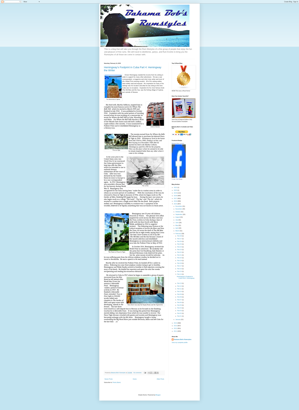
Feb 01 (179, 316)
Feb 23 (179, 249)
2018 (175, 195)
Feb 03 (179, 310)
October (178, 212)
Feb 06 (179, 302)
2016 (175, 201)
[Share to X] (153, 373)
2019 (175, 193)
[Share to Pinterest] (158, 373)
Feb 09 (179, 294)
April (177, 228)
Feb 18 (179, 263)
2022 (175, 187)
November (178, 209)
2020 (175, 190)
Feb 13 (179, 283)
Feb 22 (179, 252)
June (177, 222)
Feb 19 (179, 260)
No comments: (137, 372)
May (176, 225)
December (178, 206)
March (177, 231)
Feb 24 (179, 247)
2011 (175, 331)
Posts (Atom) (117, 382)
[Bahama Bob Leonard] (179, 177)
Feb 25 (179, 244)
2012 (175, 328)
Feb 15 (179, 271)
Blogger (158, 395)
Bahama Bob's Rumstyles (182, 339)
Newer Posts (109, 379)
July (176, 220)
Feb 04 (179, 308)
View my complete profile (180, 342)
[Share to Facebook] (155, 373)
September (179, 214)
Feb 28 (179, 236)
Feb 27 (179, 239)
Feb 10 (179, 291)
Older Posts (160, 379)
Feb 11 (179, 289)
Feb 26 (179, 241)
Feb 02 (179, 313)
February (178, 233)
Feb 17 (179, 266)
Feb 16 (179, 269)
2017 (175, 198)
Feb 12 (179, 286)
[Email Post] (144, 372)
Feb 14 (179, 274)
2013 (175, 326)
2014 (175, 323)
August (177, 217)
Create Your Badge (177, 179)
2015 (175, 204)
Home (135, 379)
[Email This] (149, 373)
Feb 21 (179, 255)
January (178, 319)
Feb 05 (179, 305)
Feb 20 (179, 258)
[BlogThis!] (151, 373)
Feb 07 (179, 300)
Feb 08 (179, 297)
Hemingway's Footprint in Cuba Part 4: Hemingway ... (185, 278)
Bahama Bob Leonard (178, 143)
